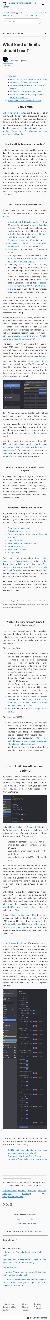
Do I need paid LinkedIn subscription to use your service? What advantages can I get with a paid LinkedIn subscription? (24, 1282)
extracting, (12, 246)
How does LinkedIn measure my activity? (28, 79)
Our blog (22, 1190)
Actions (6, 216)
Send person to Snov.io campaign (23, 543)
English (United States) (37, 1306)
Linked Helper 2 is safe (14, 113)
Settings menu (12, 830)
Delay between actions (18, 531)
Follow (7, 65)
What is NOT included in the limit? (25, 91)
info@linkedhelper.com (13, 1196)
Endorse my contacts (17, 240)
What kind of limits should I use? (24, 82)
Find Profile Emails (17, 546)
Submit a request (35, 1231)
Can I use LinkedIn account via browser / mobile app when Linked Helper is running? (28, 741)
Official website (10, 1190)
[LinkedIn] (11, 1204)
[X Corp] (7, 1204)
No (32, 1219)
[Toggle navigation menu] (43, 5)
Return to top (9, 1240)
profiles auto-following (34, 243)
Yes (18, 1219)
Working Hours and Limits (17, 924)
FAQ (26, 15)
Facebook (42, 1190)
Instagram (7, 1193)
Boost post (13, 249)
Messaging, (13, 243)
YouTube (32, 1190)
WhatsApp (26, 1193)
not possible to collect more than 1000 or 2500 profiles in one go (28, 286)
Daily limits (13, 76)
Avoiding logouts (27, 261)
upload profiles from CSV (22, 915)
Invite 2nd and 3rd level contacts (23, 222)
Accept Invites (14, 552)
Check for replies (15, 540)
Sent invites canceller (17, 549)
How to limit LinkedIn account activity (24, 100)
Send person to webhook (19, 528)
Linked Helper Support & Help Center (10, 1307)
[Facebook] (4, 1204)
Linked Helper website (25, 1307)
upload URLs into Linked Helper (19, 907)
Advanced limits (34, 827)
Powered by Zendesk (39, 1318)
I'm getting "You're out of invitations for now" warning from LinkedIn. (25, 131)
